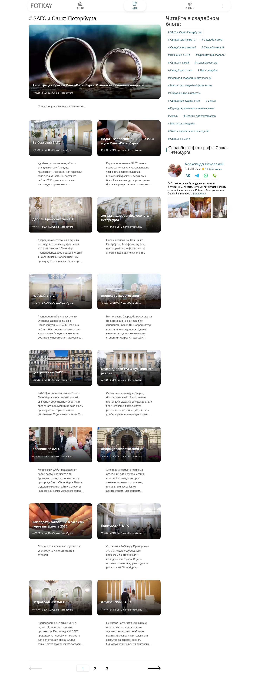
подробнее (199, 193)
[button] (226, 207)
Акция (218, 169)
